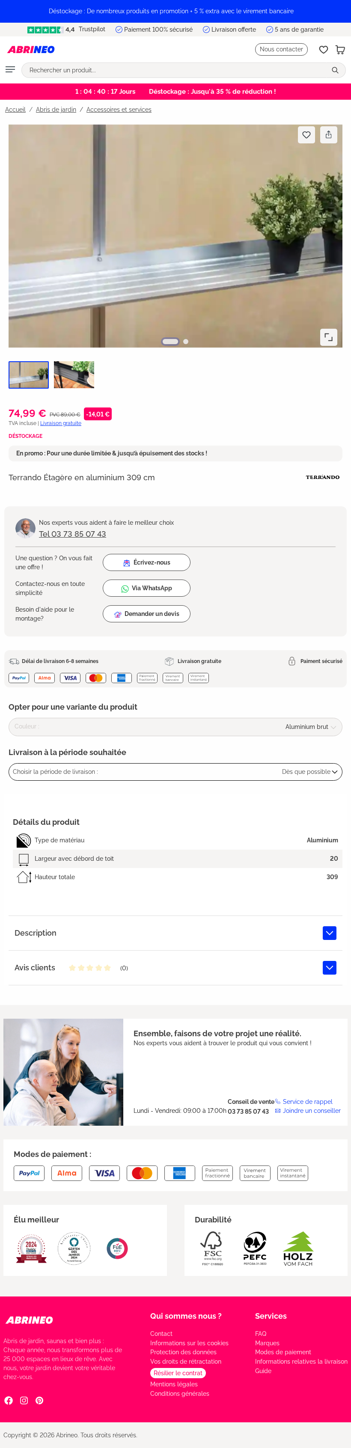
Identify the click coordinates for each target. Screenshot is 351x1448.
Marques (267, 1343)
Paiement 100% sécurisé (158, 29)
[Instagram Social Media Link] (24, 1400)
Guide (263, 1371)
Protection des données (183, 1352)
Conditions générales (179, 1393)
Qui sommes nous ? (186, 1315)
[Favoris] (323, 49)
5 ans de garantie (299, 29)
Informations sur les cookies (189, 1343)
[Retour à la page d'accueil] (31, 50)
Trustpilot (91, 29)
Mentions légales (174, 1384)
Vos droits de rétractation (185, 1361)
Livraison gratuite (60, 423)
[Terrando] (322, 476)
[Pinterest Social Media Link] (39, 1400)
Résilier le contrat (178, 1373)
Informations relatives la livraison (301, 1361)
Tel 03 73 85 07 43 (72, 533)
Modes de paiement (283, 1352)
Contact (161, 1333)
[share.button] (328, 134)
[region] (175, 11)
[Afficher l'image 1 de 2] (170, 341)
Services (271, 1315)
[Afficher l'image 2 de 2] (185, 341)
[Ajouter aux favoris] (306, 134)
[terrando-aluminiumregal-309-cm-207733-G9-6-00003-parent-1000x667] (175, 236)
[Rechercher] (336, 70)
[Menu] (10, 70)
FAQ (260, 1333)
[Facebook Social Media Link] (8, 1400)
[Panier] (340, 49)
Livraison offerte (233, 29)
